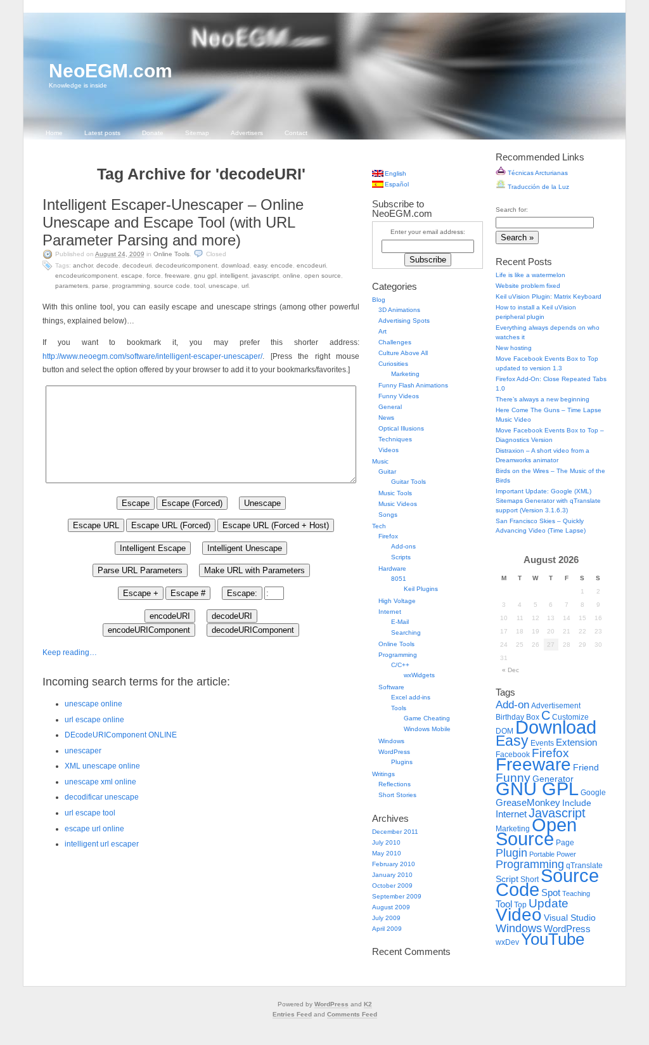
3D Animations (399, 309)
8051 (398, 578)
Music (380, 461)
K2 (368, 1004)
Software (391, 687)
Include (576, 803)
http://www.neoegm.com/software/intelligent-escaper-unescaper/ (152, 356)
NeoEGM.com (110, 70)
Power (566, 854)
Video (519, 915)
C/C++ (400, 664)
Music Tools (395, 493)
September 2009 (396, 896)
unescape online (93, 703)
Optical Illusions (401, 428)
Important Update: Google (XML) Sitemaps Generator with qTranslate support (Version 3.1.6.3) (548, 501)
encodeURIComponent (86, 275)
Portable (542, 854)
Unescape (223, 285)
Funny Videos (398, 396)
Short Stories (397, 794)
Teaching (576, 893)
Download (235, 265)
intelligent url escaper (102, 844)
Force (153, 275)
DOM (504, 731)
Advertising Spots (404, 320)
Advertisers (247, 132)
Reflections (394, 784)
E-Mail (400, 621)
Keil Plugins (421, 588)
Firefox (388, 536)
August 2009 (391, 907)
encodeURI (311, 265)
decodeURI (136, 265)
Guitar (387, 471)
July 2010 (386, 842)
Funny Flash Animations (413, 385)
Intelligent (234, 275)
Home (54, 132)
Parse (100, 285)
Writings (383, 773)
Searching (406, 632)
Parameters (71, 285)
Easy (260, 265)
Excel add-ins (410, 697)
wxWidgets (419, 675)
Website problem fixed (528, 285)
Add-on (512, 704)
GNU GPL (205, 275)
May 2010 (386, 853)
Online (291, 275)
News (386, 417)
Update (549, 903)
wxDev (507, 942)
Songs (387, 514)
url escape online (94, 719)
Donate (153, 132)
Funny (513, 777)
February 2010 (393, 863)
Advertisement (556, 705)
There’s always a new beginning (542, 399)
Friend (586, 767)
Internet (389, 611)
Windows (391, 740)
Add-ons (403, 546)
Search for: (512, 209)
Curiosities (393, 363)
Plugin (511, 852)
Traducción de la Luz (537, 186)
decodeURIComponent (186, 265)
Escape (132, 275)
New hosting (514, 347)
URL (244, 285)
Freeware (177, 275)
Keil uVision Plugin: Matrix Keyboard (548, 296)
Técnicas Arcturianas (537, 172)
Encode (282, 265)
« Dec (510, 669)
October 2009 (392, 885)
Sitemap (197, 132)
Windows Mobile (427, 728)
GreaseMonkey (528, 802)
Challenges (394, 342)
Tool (199, 285)
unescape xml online (100, 781)
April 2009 (387, 928)
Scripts (401, 557)
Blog (378, 299)
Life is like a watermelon (530, 274)
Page (565, 842)
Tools (398, 707)
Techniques (395, 439)
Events (542, 743)
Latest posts (102, 132)
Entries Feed (292, 1014)
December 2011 (395, 831)
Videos (388, 449)
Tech (379, 525)
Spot (550, 892)
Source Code (172, 285)
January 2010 (392, 874)
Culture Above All (403, 352)
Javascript (265, 275)
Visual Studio (570, 918)
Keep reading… (69, 652)
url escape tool (90, 812)
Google (593, 792)
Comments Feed (352, 1014)
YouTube (552, 939)
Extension (576, 742)
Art (382, 331)
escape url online (94, 828)
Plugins (402, 761)
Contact (296, 132)
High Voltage (397, 600)
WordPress (394, 751)
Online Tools (171, 253)
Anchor (83, 265)
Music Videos (397, 503)
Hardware (392, 568)
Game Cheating (427, 718)
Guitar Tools (408, 481)
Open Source (322, 275)
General (390, 406)
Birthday (510, 717)
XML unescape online (102, 766)
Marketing (405, 373)
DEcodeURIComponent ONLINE (121, 734)
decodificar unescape (102, 797)
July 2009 (386, 917)
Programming (131, 285)
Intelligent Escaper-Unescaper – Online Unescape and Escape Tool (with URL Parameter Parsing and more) (173, 222)
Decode (107, 265)
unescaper (83, 750)
